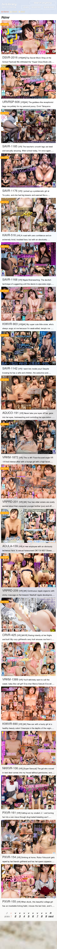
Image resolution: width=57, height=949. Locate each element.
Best (22, 12)
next (50, 916)
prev (6, 916)
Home (6, 12)
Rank (14, 12)
